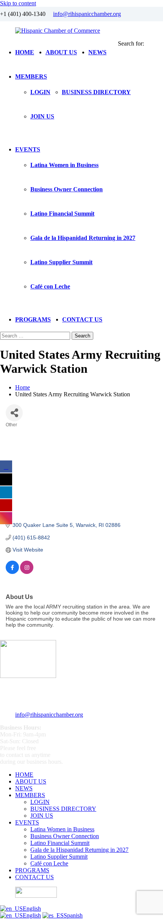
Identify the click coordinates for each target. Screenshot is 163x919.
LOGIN (40, 92)
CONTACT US (82, 319)
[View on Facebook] (12, 572)
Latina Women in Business (64, 165)
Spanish (73, 915)
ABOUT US (61, 52)
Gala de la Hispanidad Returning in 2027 (82, 238)
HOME (24, 52)
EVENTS (27, 149)
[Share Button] (14, 412)
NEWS (97, 52)
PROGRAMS (33, 319)
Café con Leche (50, 286)
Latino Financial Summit (62, 213)
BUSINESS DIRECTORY (96, 92)
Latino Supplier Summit (61, 262)
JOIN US (42, 116)
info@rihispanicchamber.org (87, 14)
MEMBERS (31, 76)
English (32, 908)
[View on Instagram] (26, 572)
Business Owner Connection (66, 189)
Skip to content (18, 3)
